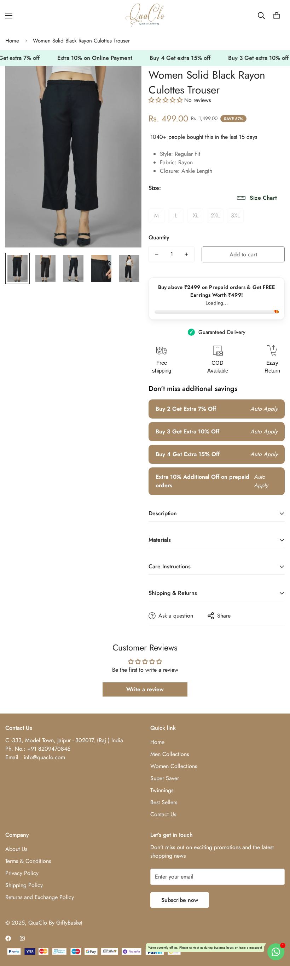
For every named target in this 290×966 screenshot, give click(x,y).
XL (195, 215)
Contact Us (163, 814)
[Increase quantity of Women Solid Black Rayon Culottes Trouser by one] (186, 254)
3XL (235, 215)
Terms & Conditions (28, 861)
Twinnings (161, 790)
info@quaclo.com (44, 757)
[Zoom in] (126, 81)
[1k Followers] (8, 938)
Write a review (145, 689)
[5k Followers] (22, 938)
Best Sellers (163, 802)
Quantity (159, 237)
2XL (215, 215)
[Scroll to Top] (276, 927)
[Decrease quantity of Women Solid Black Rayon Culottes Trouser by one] (156, 254)
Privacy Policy (22, 873)
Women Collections (173, 766)
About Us (16, 849)
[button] (276, 15)
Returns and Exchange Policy (39, 897)
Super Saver (164, 778)
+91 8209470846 (48, 749)
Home (12, 41)
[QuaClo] (145, 16)
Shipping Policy (24, 885)
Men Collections (169, 754)
